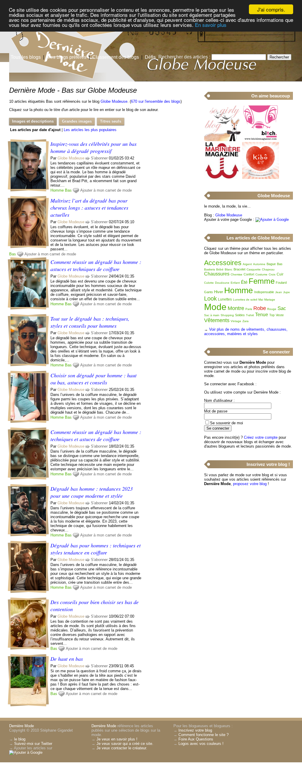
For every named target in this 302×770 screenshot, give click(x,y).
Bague (271, 264)
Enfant (235, 282)
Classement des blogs (115, 57)
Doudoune (222, 282)
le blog (19, 739)
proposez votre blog (250, 484)
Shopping (227, 315)
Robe (259, 308)
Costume (261, 274)
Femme (262, 281)
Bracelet (239, 269)
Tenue (261, 314)
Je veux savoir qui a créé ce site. (124, 743)
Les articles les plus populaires (90, 130)
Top (272, 315)
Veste (280, 315)
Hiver (218, 292)
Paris (248, 309)
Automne (259, 264)
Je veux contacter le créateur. (121, 748)
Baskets (209, 269)
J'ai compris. (271, 9)
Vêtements (216, 320)
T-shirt (250, 315)
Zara (245, 321)
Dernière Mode (21, 726)
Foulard (281, 282)
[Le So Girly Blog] (222, 140)
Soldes (240, 315)
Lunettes (225, 299)
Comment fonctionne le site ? (203, 735)
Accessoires (223, 263)
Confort (249, 274)
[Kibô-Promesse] (260, 177)
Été (244, 282)
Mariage (269, 299)
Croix (272, 274)
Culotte (209, 282)
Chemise (236, 274)
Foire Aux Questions (195, 739)
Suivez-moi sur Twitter (33, 743)
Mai (260, 299)
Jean (278, 292)
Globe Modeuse (114, 101)
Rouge (271, 309)
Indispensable (264, 292)
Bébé (220, 269)
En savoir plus (210, 24)
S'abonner (99, 158)
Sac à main (211, 315)
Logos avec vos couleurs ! (201, 743)
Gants (208, 292)
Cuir (280, 274)
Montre (236, 308)
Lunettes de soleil (245, 299)
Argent (247, 264)
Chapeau (268, 269)
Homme (57, 190)
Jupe (286, 292)
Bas (68, 190)
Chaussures (216, 273)
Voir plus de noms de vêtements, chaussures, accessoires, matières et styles (246, 331)
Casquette (254, 269)
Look (210, 298)
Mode (215, 307)
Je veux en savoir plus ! (116, 739)
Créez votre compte (261, 437)
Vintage (236, 321)
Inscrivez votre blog (195, 730)
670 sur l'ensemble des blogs (155, 101)
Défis (150, 57)
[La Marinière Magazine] (222, 177)
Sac (282, 308)
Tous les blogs (26, 57)
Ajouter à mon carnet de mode (106, 190)
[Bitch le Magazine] (260, 140)
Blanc (228, 269)
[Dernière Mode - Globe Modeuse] (222, 46)
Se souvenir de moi (226, 423)
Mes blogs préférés (66, 57)
